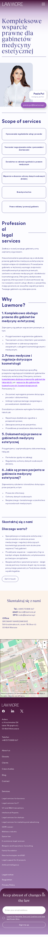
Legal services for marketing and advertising (20, 822)
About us (6, 751)
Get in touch (10, 579)
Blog (4, 775)
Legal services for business (13, 798)
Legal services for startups (13, 817)
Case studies (8, 769)
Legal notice (7, 875)
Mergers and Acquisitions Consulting (17, 846)
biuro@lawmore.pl (24, 612)
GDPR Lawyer (7, 827)
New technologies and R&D (13, 855)
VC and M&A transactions (13, 808)
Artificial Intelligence (10, 865)
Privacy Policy (14, 919)
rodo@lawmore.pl (24, 615)
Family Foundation (9, 851)
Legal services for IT (10, 803)
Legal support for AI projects (14, 860)
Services (6, 792)
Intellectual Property (10, 813)
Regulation (7, 880)
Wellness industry (9, 832)
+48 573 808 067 (24, 609)
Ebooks (5, 757)
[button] (43, 4)
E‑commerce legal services (13, 841)
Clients (5, 763)
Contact (5, 781)
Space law (6, 836)
